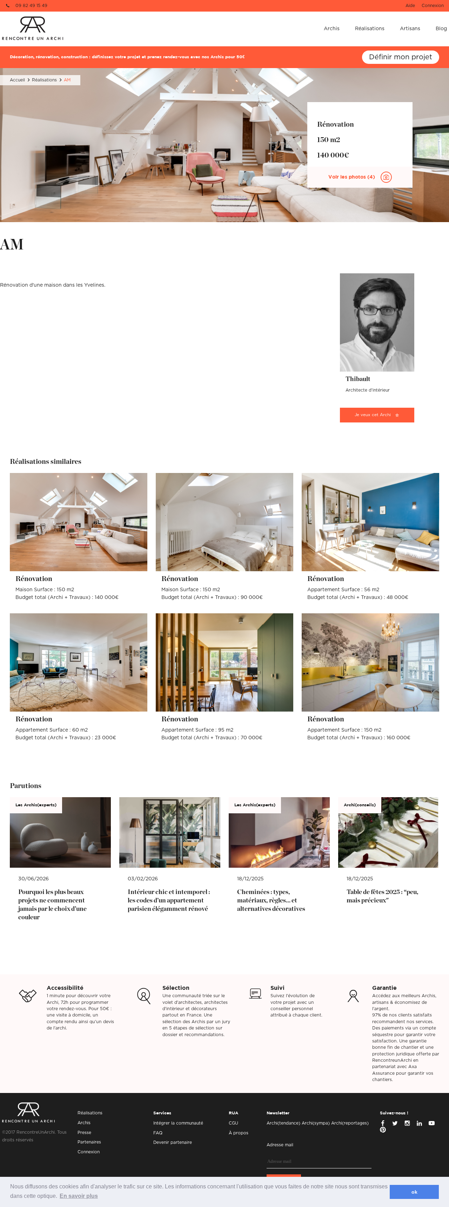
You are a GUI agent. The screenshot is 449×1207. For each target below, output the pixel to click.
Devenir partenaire (172, 1142)
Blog (441, 28)
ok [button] (414, 1192)
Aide (410, 6)
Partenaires (89, 1142)
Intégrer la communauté (178, 1123)
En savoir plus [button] (79, 1196)
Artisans (410, 28)
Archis (332, 28)
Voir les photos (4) (352, 177)
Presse (84, 1133)
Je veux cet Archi (373, 415)
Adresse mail (280, 1145)
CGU (233, 1123)
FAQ (157, 1133)
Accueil (17, 80)
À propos (238, 1133)
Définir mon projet (400, 57)
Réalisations (369, 28)
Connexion (433, 6)
